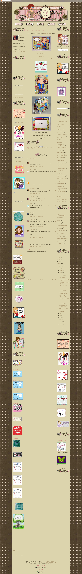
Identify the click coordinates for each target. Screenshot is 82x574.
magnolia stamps (60, 244)
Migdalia (31, 203)
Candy (20, 35)
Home (41, 279)
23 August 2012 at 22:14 (36, 226)
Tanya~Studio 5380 (33, 188)
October (61, 268)
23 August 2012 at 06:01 (36, 166)
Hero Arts (59, 220)
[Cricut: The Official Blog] (19, 192)
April (60, 319)
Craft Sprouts (59, 217)
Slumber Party (59, 186)
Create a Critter (60, 140)
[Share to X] (41, 146)
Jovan (31, 212)
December (61, 264)
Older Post (54, 279)
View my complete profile (19, 51)
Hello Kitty (59, 158)
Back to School (62, 277)
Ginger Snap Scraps (47, 33)
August (60, 272)
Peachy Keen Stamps (61, 235)
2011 (59, 327)
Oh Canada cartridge (61, 176)
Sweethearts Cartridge (61, 191)
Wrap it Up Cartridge (61, 201)
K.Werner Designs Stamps (62, 225)
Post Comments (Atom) (36, 281)
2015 (59, 257)
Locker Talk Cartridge (61, 168)
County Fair (59, 139)
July (60, 313)
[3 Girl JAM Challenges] (19, 138)
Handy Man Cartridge (61, 153)
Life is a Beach (60, 167)
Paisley (58, 180)
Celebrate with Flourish (61, 134)
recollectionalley (33, 229)
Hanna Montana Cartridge (62, 155)
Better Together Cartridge (62, 127)
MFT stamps (59, 228)
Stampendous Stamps (61, 240)
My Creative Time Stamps (62, 231)
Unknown (31, 181)
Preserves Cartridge (60, 183)
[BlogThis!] (40, 146)
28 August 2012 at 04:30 (36, 246)
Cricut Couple (32, 219)
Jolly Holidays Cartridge (61, 162)
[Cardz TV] (19, 236)
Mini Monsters (59, 173)
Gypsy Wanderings (60, 152)
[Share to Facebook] (42, 146)
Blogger (21, 555)
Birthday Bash (59, 129)
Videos (14, 549)
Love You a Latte (60, 170)
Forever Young (60, 150)
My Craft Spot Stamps (61, 230)
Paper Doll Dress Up (61, 181)
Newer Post (29, 279)
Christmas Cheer (60, 137)
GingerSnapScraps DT (36, 147)
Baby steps (59, 126)
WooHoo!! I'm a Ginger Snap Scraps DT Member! (63, 310)
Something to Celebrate (61, 188)
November (61, 266)
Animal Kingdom (60, 124)
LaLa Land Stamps (45, 147)
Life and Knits (32, 169)
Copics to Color (41, 56)
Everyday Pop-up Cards (61, 147)
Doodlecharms (59, 142)
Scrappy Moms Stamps (61, 238)
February (61, 322)
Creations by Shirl (33, 196)
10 (55, 243)
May (60, 317)
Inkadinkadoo (59, 222)
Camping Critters (60, 132)
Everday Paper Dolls (61, 145)
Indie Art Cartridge (60, 160)
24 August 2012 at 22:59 (36, 237)
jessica (31, 160)
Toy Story (59, 194)
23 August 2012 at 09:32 (36, 184)
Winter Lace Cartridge (61, 197)
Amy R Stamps (60, 214)
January (61, 324)
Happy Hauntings (60, 157)
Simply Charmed (60, 184)
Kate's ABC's (59, 165)
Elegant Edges (59, 144)
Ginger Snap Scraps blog (45, 134)
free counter (41, 572)
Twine (41, 55)
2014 (59, 259)
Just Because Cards (60, 163)
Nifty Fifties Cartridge (61, 175)
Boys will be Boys (60, 131)
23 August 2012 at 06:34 (36, 177)
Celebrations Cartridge (61, 136)
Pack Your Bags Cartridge (62, 178)
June (60, 315)
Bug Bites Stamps (60, 215)
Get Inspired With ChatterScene (49, 561)
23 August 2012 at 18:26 (36, 216)
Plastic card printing (33, 240)
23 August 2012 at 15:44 (36, 209)
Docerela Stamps (60, 218)
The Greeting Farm (60, 241)
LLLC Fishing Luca (41, 53)
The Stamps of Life (60, 243)
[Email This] (39, 146)
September (61, 270)
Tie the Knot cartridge (61, 193)
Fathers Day (59, 149)
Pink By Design (60, 236)
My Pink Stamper (60, 233)
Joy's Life (59, 223)
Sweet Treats (59, 189)
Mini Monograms (60, 171)
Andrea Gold (49, 563)
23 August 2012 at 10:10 (36, 193)
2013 (59, 261)
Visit (18, 88)
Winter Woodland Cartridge (62, 199)
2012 (59, 263)
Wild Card (59, 196)
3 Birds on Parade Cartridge (62, 121)
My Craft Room (16, 550)
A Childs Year (59, 123)
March (60, 321)
